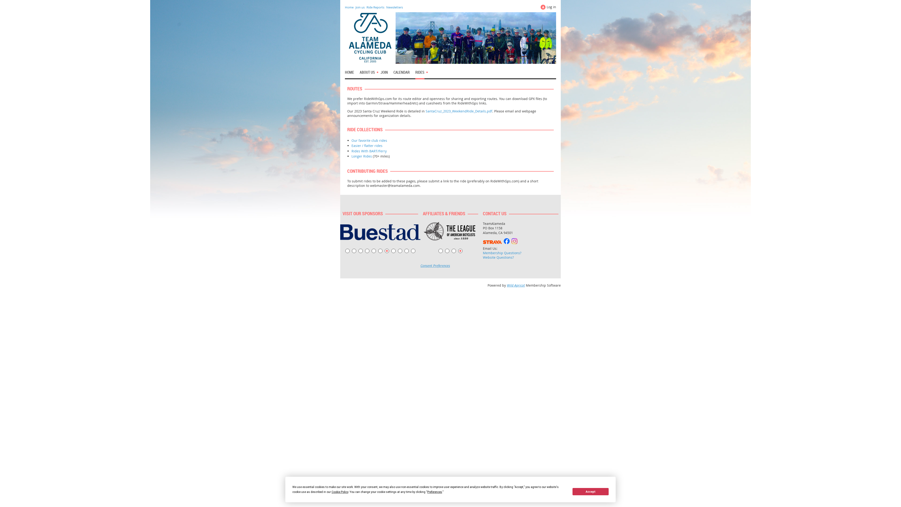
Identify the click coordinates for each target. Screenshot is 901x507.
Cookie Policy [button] (340, 492)
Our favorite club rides (369, 140)
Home (349, 7)
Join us (360, 7)
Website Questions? (498, 257)
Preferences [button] (434, 492)
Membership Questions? (502, 253)
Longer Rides (361, 156)
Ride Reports (375, 7)
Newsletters (394, 7)
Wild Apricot (516, 285)
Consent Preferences (435, 265)
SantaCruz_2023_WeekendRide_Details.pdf (459, 111)
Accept (591, 491)
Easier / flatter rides (366, 145)
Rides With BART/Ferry (369, 151)
